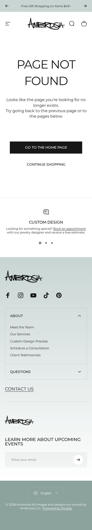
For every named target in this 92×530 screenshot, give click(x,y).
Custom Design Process (29, 341)
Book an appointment (69, 228)
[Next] (85, 6)
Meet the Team (22, 327)
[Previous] (6, 6)
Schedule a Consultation (29, 348)
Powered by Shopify (57, 508)
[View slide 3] (52, 243)
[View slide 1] (40, 243)
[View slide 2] (46, 243)
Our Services (20, 334)
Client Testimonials (25, 355)
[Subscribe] (78, 460)
